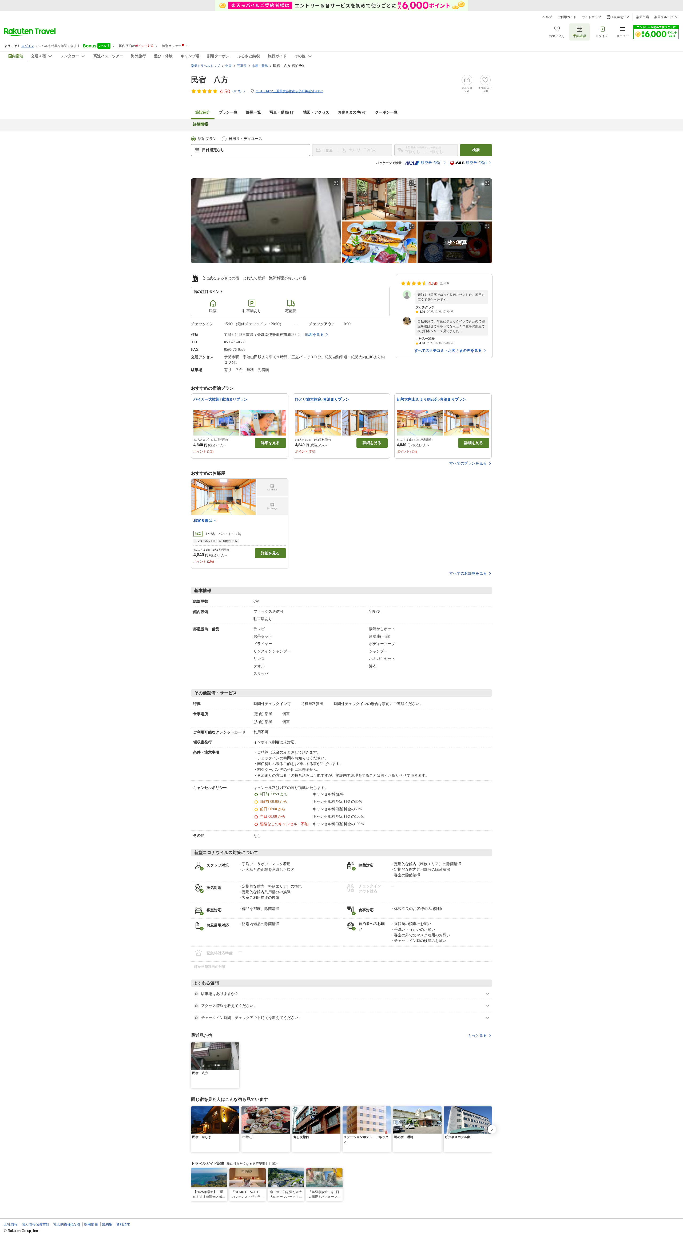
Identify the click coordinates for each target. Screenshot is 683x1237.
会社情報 (11, 1224)
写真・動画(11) (282, 112)
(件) (236, 91)
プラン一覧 (228, 112)
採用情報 (91, 1224)
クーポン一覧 (386, 112)
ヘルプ (547, 17)
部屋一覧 (253, 112)
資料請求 (123, 1224)
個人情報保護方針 (35, 1224)
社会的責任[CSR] (66, 1224)
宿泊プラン (207, 139)
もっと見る (477, 1035)
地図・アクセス (316, 112)
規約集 (107, 1224)
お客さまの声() (352, 112)
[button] (236, 1045)
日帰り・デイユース (245, 139)
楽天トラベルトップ (205, 66)
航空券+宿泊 (431, 163)
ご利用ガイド (567, 17)
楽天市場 (642, 17)
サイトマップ (591, 17)
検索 (476, 150)
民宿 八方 (209, 80)
